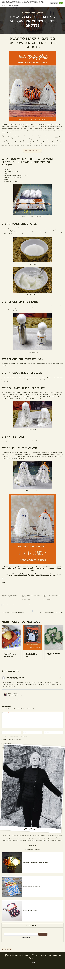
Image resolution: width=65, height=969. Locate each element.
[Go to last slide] (4, 666)
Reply (61, 701)
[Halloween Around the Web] (11, 612)
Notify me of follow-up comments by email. (15, 760)
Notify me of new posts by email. (12, 763)
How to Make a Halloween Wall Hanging (51, 635)
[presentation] (11, 661)
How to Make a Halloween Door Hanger (13, 635)
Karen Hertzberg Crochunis (15, 701)
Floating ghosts (6, 628)
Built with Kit (35, 591)
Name (4, 756)
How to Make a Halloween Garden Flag (31, 678)
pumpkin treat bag (16, 599)
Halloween (14, 628)
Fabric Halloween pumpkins (45, 599)
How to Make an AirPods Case (30, 934)
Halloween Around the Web (9, 619)
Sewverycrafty (13, 717)
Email (25, 756)
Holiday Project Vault (37, 13)
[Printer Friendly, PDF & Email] (7, 602)
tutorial (28, 628)
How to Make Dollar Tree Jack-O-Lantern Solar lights (35, 886)
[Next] (61, 666)
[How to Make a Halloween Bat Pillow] (53, 612)
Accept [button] (61, 3)
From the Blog (26, 13)
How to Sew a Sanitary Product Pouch (32, 910)
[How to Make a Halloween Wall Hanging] (32, 612)
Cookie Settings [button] (54, 3)
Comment (5, 736)
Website (47, 756)
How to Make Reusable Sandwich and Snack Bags (10, 678)
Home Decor (21, 628)
